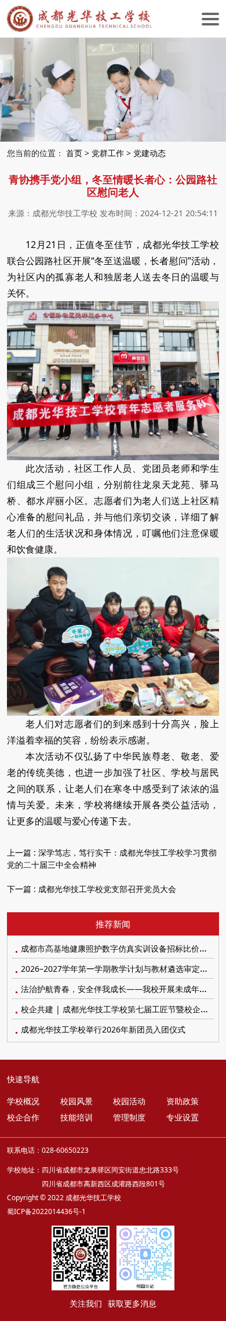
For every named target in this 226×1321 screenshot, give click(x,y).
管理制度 (129, 1117)
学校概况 (23, 1101)
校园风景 (76, 1101)
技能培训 (76, 1117)
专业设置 (182, 1117)
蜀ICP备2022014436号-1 (46, 1211)
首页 (74, 152)
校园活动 (129, 1101)
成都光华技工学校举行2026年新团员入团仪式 (103, 1029)
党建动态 (149, 152)
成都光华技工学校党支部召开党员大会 (107, 888)
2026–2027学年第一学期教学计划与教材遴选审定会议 (118, 968)
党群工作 (108, 152)
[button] (99, 130)
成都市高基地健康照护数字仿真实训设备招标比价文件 (118, 948)
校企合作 (23, 1117)
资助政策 (182, 1101)
